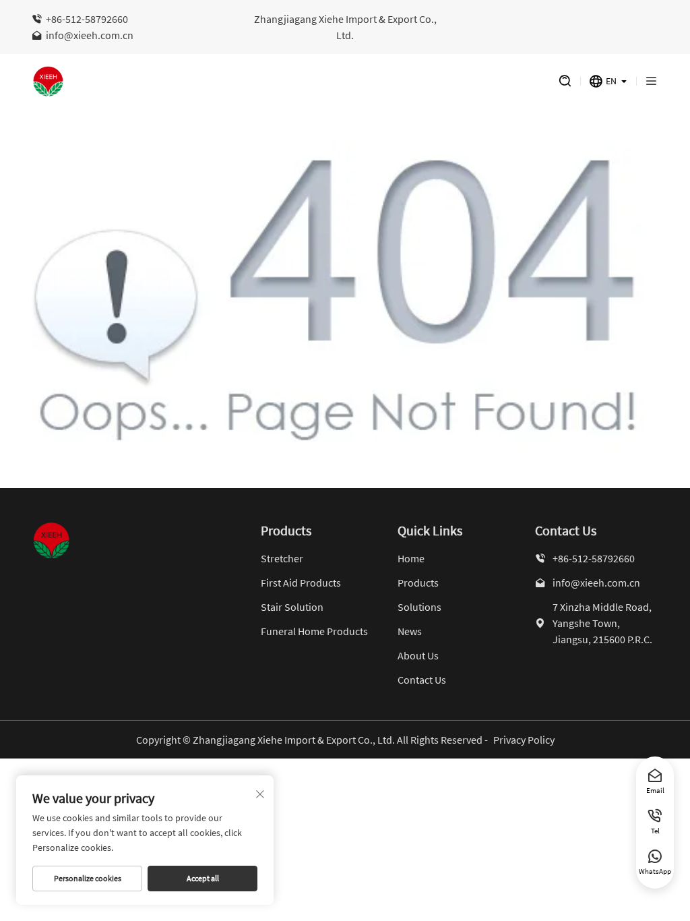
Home (411, 558)
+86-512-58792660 (87, 19)
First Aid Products (301, 582)
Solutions (419, 607)
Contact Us (422, 679)
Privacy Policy (524, 739)
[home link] (282, 81)
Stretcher (282, 558)
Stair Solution (292, 607)
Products (418, 582)
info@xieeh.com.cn (89, 35)
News (410, 631)
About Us (418, 655)
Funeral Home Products (314, 631)
